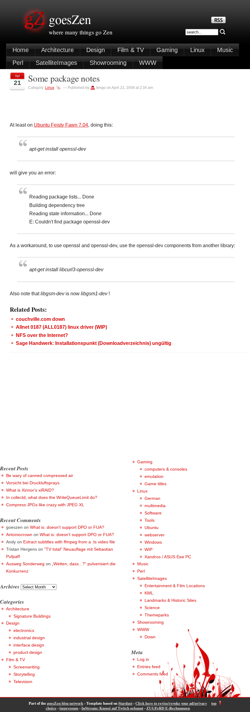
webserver (155, 534)
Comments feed (152, 674)
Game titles (155, 483)
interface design (28, 645)
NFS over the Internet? (42, 335)
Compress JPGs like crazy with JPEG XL (45, 504)
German (152, 498)
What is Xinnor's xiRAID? (30, 490)
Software (153, 512)
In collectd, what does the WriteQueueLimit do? (51, 497)
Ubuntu (152, 527)
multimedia (155, 505)
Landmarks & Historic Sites (170, 600)
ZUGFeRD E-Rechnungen (168, 708)
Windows (153, 542)
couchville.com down (40, 319)
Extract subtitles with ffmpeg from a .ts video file (69, 541)
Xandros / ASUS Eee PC (168, 556)
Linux (197, 50)
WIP (148, 549)
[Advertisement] (51, 415)
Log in (143, 659)
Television (22, 681)
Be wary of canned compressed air (39, 475)
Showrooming (108, 62)
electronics (23, 630)
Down (150, 636)
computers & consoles (166, 469)
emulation (154, 476)
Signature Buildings (32, 616)
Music (225, 50)
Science (152, 607)
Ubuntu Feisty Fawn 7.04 (61, 125)
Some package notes (64, 78)
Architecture (57, 50)
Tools (150, 520)
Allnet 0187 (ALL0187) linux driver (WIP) (61, 327)
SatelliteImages (56, 62)
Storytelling (24, 674)
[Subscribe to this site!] (218, 21)
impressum (68, 708)
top (213, 703)
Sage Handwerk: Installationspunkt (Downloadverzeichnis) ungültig (93, 343)
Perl (17, 62)
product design (27, 652)
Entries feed (148, 666)
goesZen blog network (65, 703)
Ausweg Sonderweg (25, 563)
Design (95, 50)
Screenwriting (26, 667)
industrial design (29, 637)
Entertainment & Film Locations (175, 585)
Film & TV (130, 50)
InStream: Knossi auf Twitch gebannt (112, 708)
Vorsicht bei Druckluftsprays (32, 482)
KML (149, 593)
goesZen (70, 19)
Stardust (125, 703)
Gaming (167, 50)
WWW (147, 62)
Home (20, 50)
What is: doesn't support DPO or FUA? (67, 527)
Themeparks (157, 614)
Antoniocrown (19, 534)
